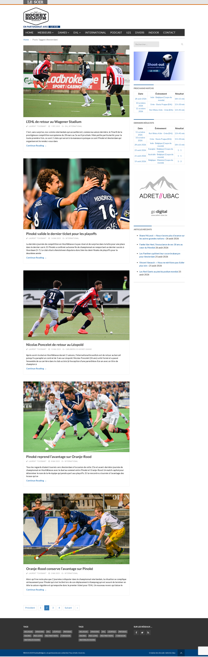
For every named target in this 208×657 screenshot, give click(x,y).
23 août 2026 (140, 150)
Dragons (40, 632)
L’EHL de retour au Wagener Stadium (53, 122)
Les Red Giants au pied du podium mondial (158, 271)
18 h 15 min (180, 99)
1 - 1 (180, 150)
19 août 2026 (140, 161)
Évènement (161, 93)
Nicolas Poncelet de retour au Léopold (54, 345)
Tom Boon (65, 636)
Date (140, 93)
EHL (75, 32)
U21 (128, 32)
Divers (139, 32)
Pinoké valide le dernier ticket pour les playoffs (61, 234)
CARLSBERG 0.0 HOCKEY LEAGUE (79, 349)
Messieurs (44, 32)
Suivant (68, 607)
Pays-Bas (67, 632)
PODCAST (116, 32)
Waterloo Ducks (32, 640)
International (95, 32)
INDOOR (153, 32)
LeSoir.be (64, 653)
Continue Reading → (36, 145)
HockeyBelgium (40, 653)
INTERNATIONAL (75, 126)
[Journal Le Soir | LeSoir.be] (35, 2)
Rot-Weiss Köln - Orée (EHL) (161, 110)
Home (29, 32)
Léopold (56, 632)
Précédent (30, 607)
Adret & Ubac (170, 653)
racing (27, 636)
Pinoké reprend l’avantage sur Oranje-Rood (59, 457)
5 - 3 (180, 161)
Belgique (28, 632)
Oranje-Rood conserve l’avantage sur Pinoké (59, 569)
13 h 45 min (180, 110)
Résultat (179, 93)
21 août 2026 (140, 156)
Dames (62, 32)
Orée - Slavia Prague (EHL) (161, 104)
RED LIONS (38, 636)
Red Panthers (51, 636)
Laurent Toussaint (37, 126)
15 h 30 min (180, 104)
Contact (169, 32)
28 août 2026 (140, 99)
